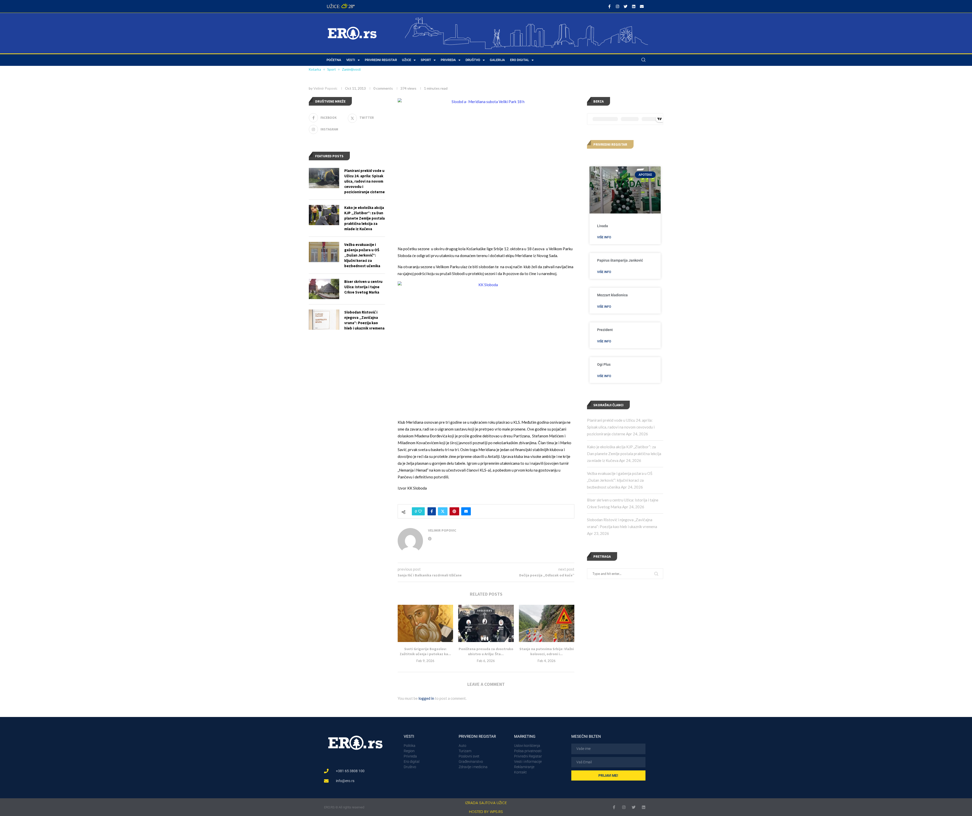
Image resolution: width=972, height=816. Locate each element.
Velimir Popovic (325, 88)
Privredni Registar (381, 60)
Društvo (472, 60)
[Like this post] (420, 511)
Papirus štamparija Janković (620, 260)
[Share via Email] (466, 511)
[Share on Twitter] (443, 511)
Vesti (350, 60)
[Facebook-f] (609, 6)
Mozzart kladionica (612, 295)
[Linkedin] (633, 6)
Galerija (497, 60)
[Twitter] (625, 6)
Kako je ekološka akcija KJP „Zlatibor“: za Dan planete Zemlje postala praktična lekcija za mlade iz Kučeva (624, 453)
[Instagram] (617, 6)
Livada (602, 226)
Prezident (605, 330)
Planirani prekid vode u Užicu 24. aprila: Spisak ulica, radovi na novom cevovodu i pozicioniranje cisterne (621, 427)
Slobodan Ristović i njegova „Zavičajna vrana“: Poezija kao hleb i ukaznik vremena (364, 320)
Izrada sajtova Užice (486, 802)
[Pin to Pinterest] (454, 511)
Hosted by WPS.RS (486, 811)
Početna (334, 60)
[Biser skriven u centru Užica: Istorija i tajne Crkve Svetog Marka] (324, 289)
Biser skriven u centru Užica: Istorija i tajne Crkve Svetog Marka (363, 287)
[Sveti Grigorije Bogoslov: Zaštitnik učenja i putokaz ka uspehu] (425, 623)
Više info (604, 237)
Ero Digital (519, 60)
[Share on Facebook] (432, 511)
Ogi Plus (604, 364)
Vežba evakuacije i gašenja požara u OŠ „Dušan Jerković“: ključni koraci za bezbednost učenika (619, 480)
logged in (426, 698)
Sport (426, 60)
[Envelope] (641, 6)
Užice (406, 60)
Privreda (448, 60)
